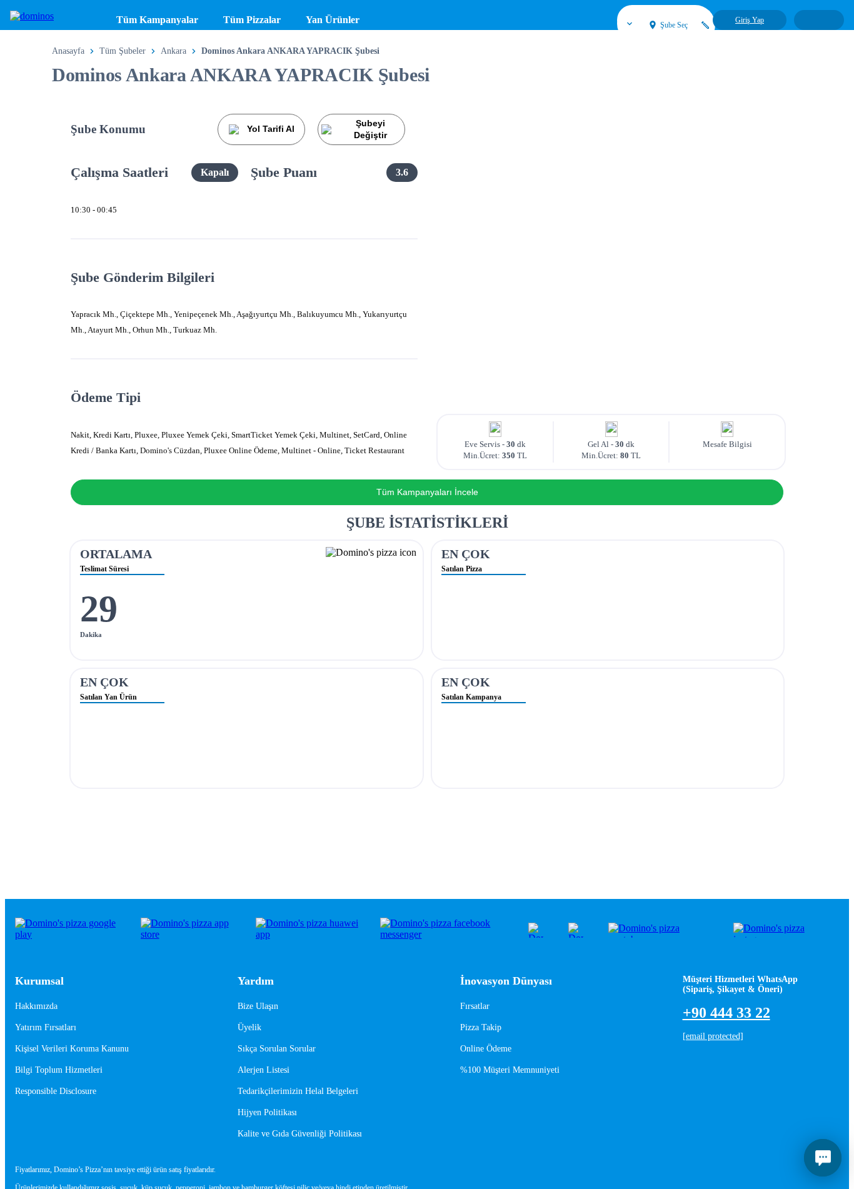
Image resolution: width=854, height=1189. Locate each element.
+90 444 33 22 (726, 1013)
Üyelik (249, 1027)
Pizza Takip (480, 1027)
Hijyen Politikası (267, 1112)
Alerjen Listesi (263, 1070)
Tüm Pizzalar (252, 20)
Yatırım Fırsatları (45, 1027)
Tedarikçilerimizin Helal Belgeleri (298, 1091)
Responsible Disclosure (55, 1091)
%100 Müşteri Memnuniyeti (510, 1070)
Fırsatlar (475, 1006)
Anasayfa (68, 51)
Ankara (173, 51)
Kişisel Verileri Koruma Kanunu (72, 1048)
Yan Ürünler (332, 20)
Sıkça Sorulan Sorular (277, 1048)
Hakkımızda (36, 1006)
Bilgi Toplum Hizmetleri (59, 1070)
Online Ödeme (485, 1048)
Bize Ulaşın (258, 1006)
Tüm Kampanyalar (157, 20)
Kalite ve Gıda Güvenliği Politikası (300, 1133)
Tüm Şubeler (122, 51)
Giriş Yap (749, 20)
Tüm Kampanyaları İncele (427, 492)
